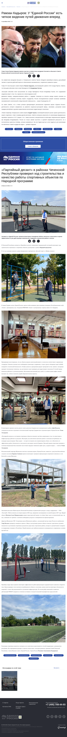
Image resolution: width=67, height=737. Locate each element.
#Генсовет (9, 129)
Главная (3, 6)
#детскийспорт (58, 655)
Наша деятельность (11, 6)
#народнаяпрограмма (10, 655)
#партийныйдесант (23, 655)
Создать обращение (33, 146)
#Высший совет (47, 129)
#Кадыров (18, 129)
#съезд (26, 132)
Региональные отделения (33, 703)
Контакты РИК (6, 706)
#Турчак (58, 129)
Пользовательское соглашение (9, 728)
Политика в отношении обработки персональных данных (15, 731)
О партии (5, 702)
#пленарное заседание (38, 132)
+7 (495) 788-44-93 (55, 704)
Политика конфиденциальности (9, 729)
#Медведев (27, 129)
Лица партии (20, 702)
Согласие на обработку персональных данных (12, 732)
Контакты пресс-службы (21, 707)
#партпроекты (48, 655)
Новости (18, 6)
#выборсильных (33, 658)
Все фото (56, 668)
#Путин (37, 129)
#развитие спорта (36, 655)
